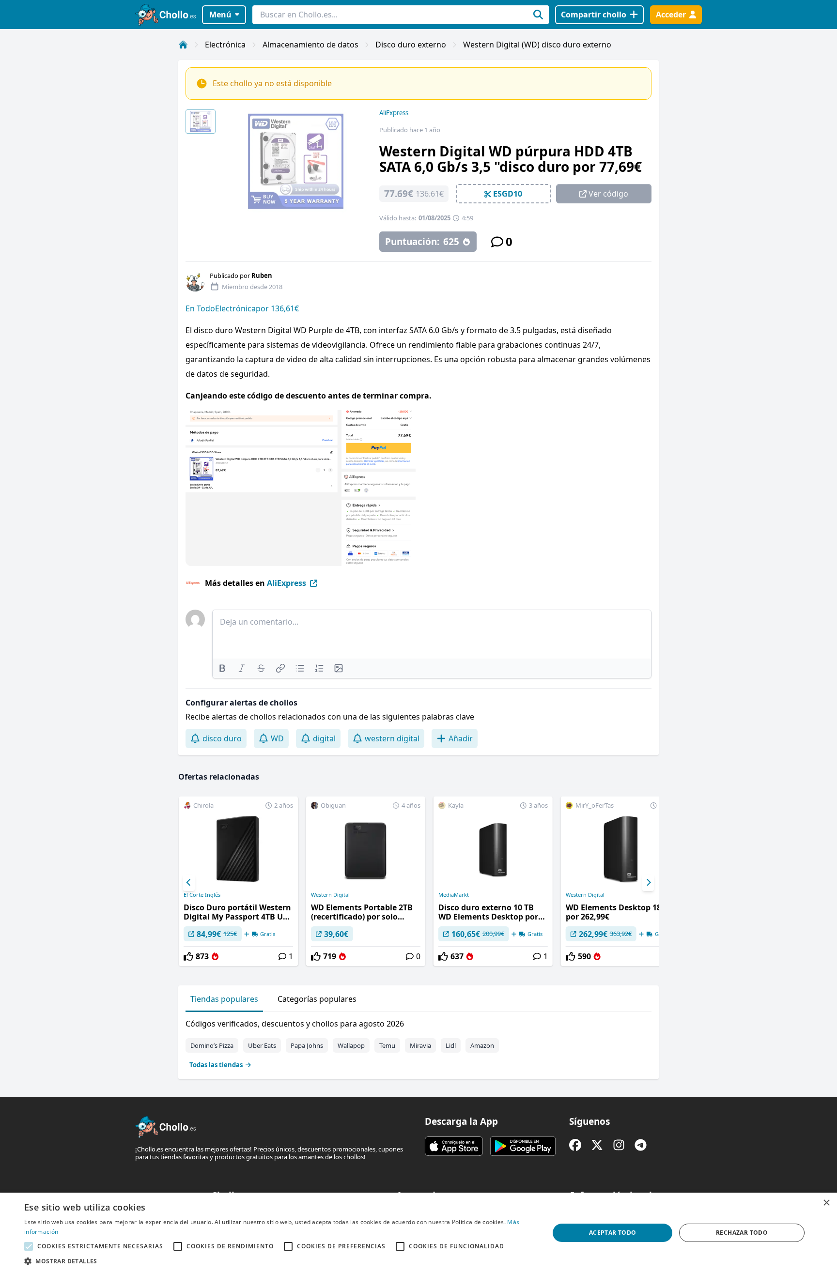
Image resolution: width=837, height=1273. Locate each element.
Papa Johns (307, 1045)
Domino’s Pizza (211, 1045)
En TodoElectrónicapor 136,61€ (242, 308)
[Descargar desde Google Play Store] (523, 1146)
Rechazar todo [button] (742, 1232)
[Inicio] (183, 44)
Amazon (482, 1045)
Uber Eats (262, 1045)
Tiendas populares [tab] (224, 999)
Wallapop (351, 1045)
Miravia (420, 1045)
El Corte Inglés (202, 894)
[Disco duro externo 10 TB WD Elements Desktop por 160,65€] (493, 881)
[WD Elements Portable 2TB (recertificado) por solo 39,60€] (365, 881)
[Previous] (189, 882)
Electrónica (225, 44)
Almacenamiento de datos (310, 44)
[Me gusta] (188, 956)
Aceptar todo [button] (612, 1232)
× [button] (826, 1203)
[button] (279, 1261)
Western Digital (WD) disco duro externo (537, 44)
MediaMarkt (453, 894)
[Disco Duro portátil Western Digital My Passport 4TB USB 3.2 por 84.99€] (238, 881)
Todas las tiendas (216, 1064)
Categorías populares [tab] (317, 999)
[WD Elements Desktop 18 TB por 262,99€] (620, 881)
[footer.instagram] (619, 1145)
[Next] (648, 882)
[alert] (418, 1233)
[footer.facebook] (575, 1145)
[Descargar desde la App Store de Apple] (454, 1146)
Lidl (451, 1045)
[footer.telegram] (641, 1145)
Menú (220, 14)
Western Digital (330, 894)
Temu (387, 1045)
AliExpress (393, 112)
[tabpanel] (418, 1042)
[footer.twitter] (597, 1145)
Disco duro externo (410, 44)
